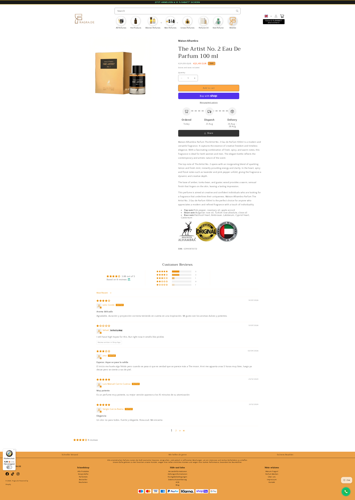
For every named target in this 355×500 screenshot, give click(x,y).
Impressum (272, 480)
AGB (177, 482)
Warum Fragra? (271, 471)
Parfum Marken (271, 474)
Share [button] (210, 133)
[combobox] (177, 11)
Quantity (181, 73)
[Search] (237, 11)
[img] (103, 301)
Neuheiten (83, 482)
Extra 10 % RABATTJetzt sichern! (273, 22)
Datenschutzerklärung (177, 480)
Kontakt (272, 482)
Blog (177, 485)
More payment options (209, 102)
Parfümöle (83, 477)
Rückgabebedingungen (177, 477)
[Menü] (14, 450)
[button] (153, 22)
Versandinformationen (177, 471)
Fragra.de (15, 481)
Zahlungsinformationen (177, 474)
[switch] (9, 467)
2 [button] (176, 430)
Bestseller (83, 480)
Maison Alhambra (188, 41)
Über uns (272, 477)
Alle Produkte (83, 471)
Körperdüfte (83, 474)
